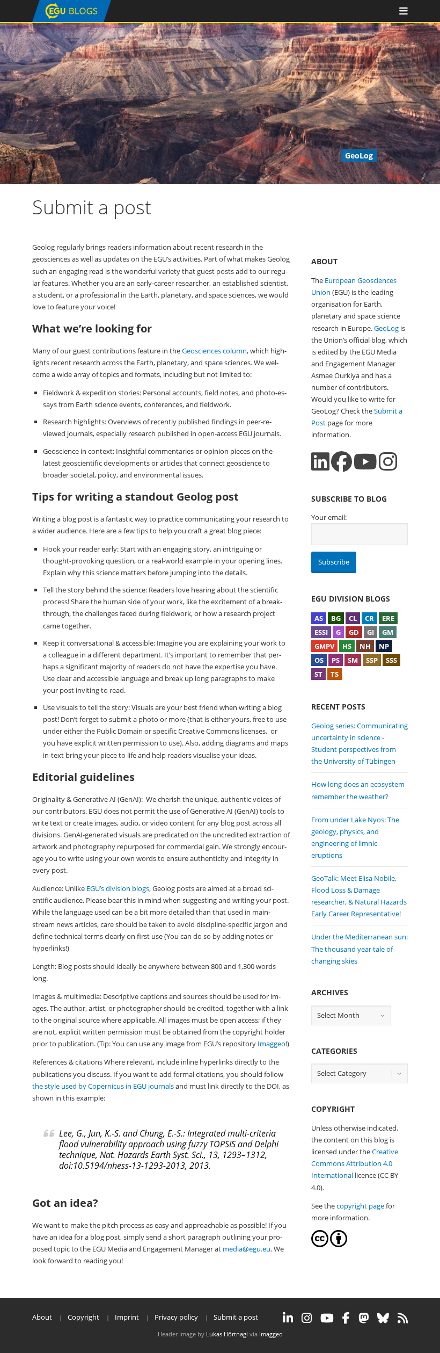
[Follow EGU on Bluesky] (383, 1318)
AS (318, 618)
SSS (391, 660)
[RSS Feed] (403, 1318)
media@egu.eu (246, 1249)
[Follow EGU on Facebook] (346, 1318)
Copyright (83, 1317)
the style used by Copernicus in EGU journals (103, 1086)
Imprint (127, 1317)
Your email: (329, 517)
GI (370, 632)
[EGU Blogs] (71, 19)
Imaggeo (271, 1043)
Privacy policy (176, 1317)
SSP (372, 660)
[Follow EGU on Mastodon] (363, 1318)
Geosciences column (214, 351)
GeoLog (386, 328)
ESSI (321, 632)
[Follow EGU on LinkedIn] (288, 1318)
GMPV (324, 646)
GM (387, 632)
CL (353, 618)
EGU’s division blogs (117, 888)
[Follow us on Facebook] (341, 461)
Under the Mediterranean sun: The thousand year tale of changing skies (359, 948)
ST (318, 674)
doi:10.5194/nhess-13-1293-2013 (122, 1165)
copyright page (360, 1206)
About (42, 1317)
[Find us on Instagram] (388, 461)
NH (365, 646)
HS (346, 646)
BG (336, 618)
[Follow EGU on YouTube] (327, 1318)
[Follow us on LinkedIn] (320, 461)
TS (335, 674)
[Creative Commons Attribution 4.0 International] (319, 1244)
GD (354, 632)
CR (369, 618)
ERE (388, 618)
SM (353, 660)
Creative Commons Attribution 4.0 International (354, 1163)
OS (319, 660)
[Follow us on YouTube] (365, 461)
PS (336, 660)
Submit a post (236, 1317)
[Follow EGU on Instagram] (307, 1318)
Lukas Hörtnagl (227, 1334)
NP (384, 646)
